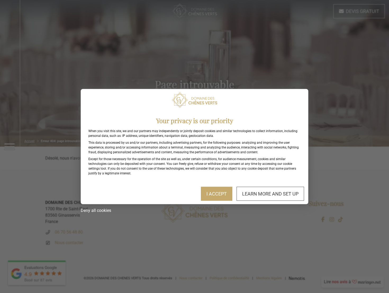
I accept (216, 193)
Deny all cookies (96, 210)
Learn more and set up (270, 193)
